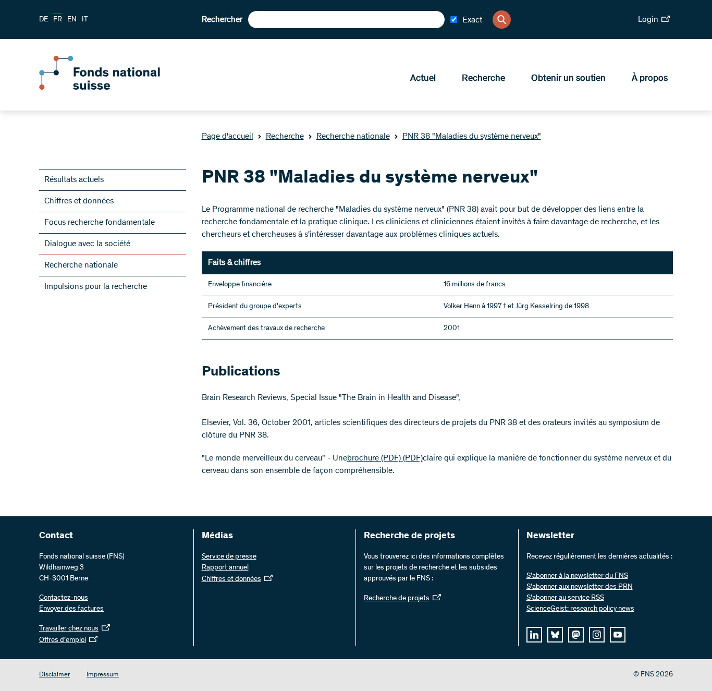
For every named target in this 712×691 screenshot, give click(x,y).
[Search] (502, 19)
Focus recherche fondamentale (99, 223)
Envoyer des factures (71, 609)
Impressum (103, 675)
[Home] (114, 87)
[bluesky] (555, 634)
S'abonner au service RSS (565, 598)
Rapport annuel (225, 568)
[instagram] (597, 634)
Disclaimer (54, 675)
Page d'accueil (227, 136)
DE (43, 19)
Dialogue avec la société (87, 244)
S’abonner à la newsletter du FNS (577, 576)
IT (85, 19)
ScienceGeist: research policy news (580, 609)
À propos (650, 78)
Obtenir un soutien (568, 78)
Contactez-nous (63, 598)
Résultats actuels (74, 180)
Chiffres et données (79, 201)
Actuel (423, 78)
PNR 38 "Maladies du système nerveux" (471, 136)
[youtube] (617, 634)
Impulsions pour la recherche (95, 287)
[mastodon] (576, 634)
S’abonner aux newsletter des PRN (579, 587)
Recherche (483, 78)
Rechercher (222, 20)
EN (72, 19)
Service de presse (229, 557)
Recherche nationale (353, 136)
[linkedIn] (534, 634)
